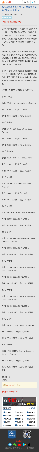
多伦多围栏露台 (6, 17)
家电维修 (20, 425)
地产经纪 (20, 412)
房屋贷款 (32, 412)
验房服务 (8, 422)
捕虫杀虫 (32, 425)
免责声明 (30, 448)
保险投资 (32, 416)
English (19, 441)
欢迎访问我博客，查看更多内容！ (12, 22)
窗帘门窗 (32, 419)
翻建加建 (32, 422)
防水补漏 (20, 422)
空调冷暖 (8, 416)
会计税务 (8, 412)
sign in (10, 385)
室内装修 (8, 419)
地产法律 (20, 416)
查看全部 (32, 408)
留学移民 (8, 425)
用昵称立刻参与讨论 (9, 391)
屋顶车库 (20, 419)
